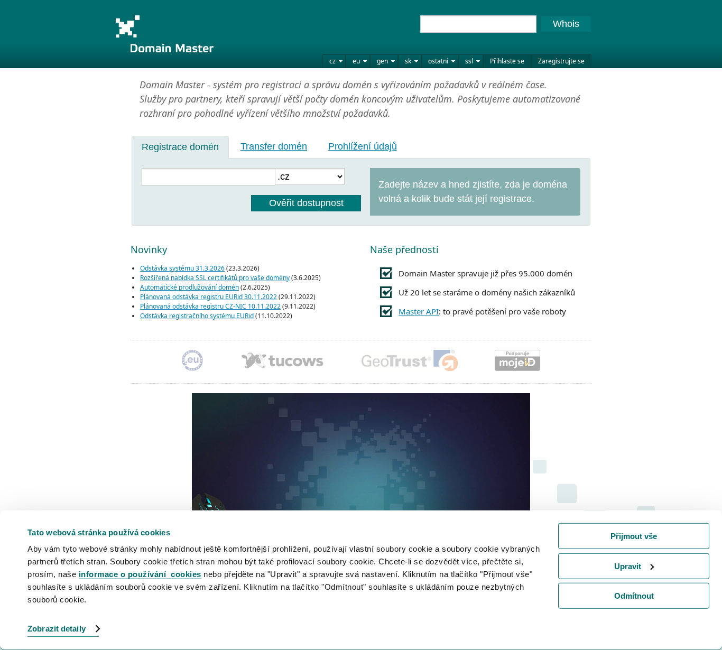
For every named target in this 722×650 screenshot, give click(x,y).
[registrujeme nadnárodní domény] (282, 362)
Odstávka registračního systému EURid (197, 315)
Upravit (627, 565)
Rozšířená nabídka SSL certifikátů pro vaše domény (215, 277)
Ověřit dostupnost (306, 203)
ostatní (438, 61)
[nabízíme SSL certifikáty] (410, 362)
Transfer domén (273, 146)
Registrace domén (180, 147)
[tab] (180, 147)
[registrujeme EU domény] (192, 362)
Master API (419, 311)
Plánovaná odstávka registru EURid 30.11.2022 (208, 296)
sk (408, 61)
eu (356, 61)
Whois (566, 23)
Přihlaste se (507, 61)
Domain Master (164, 33)
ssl (469, 61)
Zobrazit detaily (56, 628)
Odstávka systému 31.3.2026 (182, 268)
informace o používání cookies (140, 574)
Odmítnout (634, 595)
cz (332, 61)
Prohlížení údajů (362, 146)
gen (382, 61)
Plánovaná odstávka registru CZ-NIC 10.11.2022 (210, 306)
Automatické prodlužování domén (189, 287)
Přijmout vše (633, 536)
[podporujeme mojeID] (517, 362)
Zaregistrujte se (561, 61)
